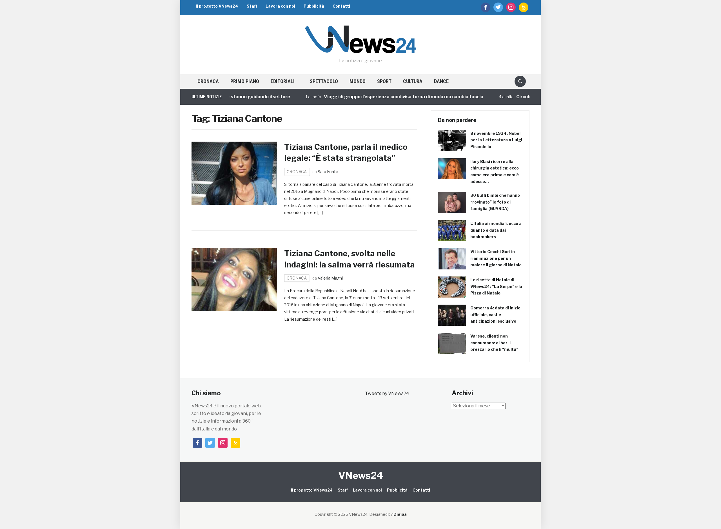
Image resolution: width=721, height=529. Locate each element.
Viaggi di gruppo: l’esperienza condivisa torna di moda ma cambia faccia (390, 96)
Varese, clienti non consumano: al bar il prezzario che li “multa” (494, 343)
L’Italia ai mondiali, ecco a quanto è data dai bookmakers (496, 230)
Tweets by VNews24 (387, 393)
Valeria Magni (330, 278)
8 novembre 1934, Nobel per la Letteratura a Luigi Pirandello (496, 140)
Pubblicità (314, 6)
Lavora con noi (280, 6)
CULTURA (412, 81)
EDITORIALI (283, 81)
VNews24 (360, 475)
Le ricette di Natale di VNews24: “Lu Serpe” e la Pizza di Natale (496, 286)
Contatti (341, 6)
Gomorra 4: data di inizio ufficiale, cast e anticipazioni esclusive (495, 314)
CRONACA (208, 81)
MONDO (358, 81)
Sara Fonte (328, 171)
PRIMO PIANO (244, 81)
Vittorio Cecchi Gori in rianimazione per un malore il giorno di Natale (496, 258)
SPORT (384, 81)
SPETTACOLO (324, 81)
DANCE (441, 81)
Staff (252, 6)
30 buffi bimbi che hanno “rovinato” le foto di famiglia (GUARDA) (495, 202)
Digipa (400, 514)
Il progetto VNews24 (217, 6)
